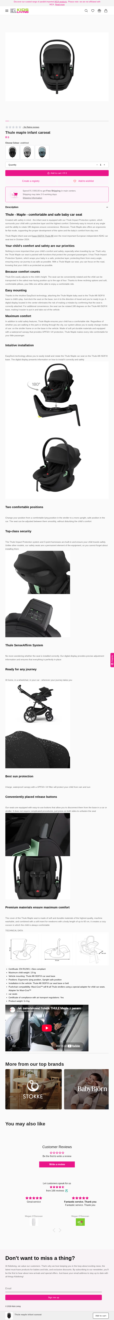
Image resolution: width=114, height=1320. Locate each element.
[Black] (12, 152)
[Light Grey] (27, 152)
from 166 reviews (55, 1190)
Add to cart (100, 1316)
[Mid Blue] (42, 152)
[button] (57, 66)
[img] (57, 1187)
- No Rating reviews (31, 127)
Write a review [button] (57, 1164)
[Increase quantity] (104, 165)
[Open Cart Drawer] (106, 11)
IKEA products (60, 2)
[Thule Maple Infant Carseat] (19, 11)
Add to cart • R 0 (59, 173)
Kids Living (16, 1306)
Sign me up (53, 1297)
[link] (9, 1315)
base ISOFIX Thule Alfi (42, 236)
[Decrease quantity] (97, 165)
